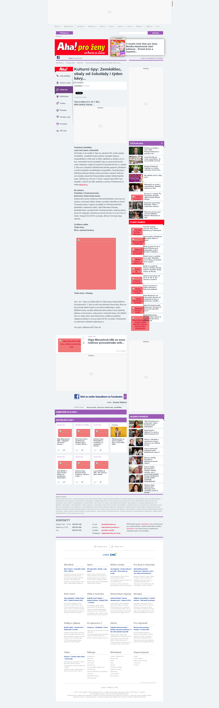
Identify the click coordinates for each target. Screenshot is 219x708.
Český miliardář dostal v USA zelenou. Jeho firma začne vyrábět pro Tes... (121, 611)
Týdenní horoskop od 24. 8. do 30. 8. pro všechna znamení (151, 277)
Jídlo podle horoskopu (147, 600)
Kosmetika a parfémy (116, 667)
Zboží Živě (90, 658)
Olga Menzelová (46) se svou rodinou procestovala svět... (106, 341)
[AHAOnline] (64, 70)
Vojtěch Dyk (148, 511)
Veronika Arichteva (113, 511)
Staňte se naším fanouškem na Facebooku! (100, 396)
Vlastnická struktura (91, 697)
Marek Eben (121, 507)
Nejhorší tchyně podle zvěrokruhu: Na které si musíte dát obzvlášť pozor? (152, 308)
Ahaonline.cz (60, 63)
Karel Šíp (113, 505)
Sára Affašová (120, 509)
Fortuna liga (69, 659)
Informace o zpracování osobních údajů (134, 695)
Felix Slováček (79, 501)
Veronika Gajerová (126, 511)
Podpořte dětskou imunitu (118, 627)
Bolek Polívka (98, 499)
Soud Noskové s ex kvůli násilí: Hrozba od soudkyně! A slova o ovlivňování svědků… (152, 298)
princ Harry (80, 513)
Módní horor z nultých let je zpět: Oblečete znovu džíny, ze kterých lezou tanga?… (152, 259)
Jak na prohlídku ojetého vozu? (95, 667)
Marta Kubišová (131, 507)
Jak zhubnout (114, 569)
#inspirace (90, 627)
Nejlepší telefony (92, 600)
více (157, 26)
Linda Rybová (153, 505)
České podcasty (138, 658)
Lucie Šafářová (75, 507)
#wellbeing (99, 627)
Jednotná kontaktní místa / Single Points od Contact (112, 697)
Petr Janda (101, 509)
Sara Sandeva (130, 509)
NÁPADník (64, 96)
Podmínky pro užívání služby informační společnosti (107, 695)
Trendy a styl (65, 117)
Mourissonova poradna (141, 627)
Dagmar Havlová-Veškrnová (112, 499)
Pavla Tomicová (92, 509)
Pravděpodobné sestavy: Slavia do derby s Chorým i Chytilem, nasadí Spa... (96, 578)
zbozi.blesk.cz (91, 665)
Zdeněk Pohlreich (61, 513)
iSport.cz (120, 26)
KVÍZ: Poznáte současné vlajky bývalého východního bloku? (72, 640)
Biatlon (100, 569)
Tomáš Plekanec (91, 511)
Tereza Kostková (79, 511)
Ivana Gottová (68, 503)
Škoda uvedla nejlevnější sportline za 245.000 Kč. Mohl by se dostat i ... (74, 611)
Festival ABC (145, 629)
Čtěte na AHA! (136, 143)
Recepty (63, 110)
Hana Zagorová (125, 501)
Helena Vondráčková (137, 501)
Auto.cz (129, 26)
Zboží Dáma (90, 663)
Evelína (160, 58)
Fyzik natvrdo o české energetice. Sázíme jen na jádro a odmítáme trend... (119, 604)
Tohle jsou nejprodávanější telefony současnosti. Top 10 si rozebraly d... (97, 610)
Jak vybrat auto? (91, 678)
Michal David (151, 507)
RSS (116, 687)
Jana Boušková (132, 503)
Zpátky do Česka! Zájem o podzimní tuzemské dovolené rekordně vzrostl (74, 633)
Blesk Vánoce (68, 569)
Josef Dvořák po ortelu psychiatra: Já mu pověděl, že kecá (120, 580)
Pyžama (112, 665)
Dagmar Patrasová (128, 499)
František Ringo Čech (100, 501)
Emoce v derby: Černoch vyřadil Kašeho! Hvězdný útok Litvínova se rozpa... (97, 575)
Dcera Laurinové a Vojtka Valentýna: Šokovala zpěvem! (150, 287)
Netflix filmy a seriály (71, 629)
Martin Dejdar (141, 507)
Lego (111, 663)
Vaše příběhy (65, 76)
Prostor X (67, 656)
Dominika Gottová (154, 499)
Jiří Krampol (66, 505)
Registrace (58, 36)
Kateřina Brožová (133, 505)
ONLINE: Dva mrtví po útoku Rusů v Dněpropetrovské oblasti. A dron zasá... (74, 575)
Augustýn (151, 58)
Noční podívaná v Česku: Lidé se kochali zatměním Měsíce (119, 577)
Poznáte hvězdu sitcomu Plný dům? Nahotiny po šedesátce (152, 228)
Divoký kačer (79, 627)
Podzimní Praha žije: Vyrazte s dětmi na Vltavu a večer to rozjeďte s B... (144, 577)
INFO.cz (71, 571)
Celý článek (121, 351)
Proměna (63, 124)
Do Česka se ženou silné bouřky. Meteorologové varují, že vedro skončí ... (121, 584)
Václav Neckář (101, 511)
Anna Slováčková (79, 499)
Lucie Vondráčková (87, 507)
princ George (72, 513)
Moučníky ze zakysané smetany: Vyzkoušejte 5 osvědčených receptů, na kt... (144, 608)
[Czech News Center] (113, 554)
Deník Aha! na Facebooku (58, 57)
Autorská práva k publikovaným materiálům (80, 695)
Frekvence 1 (137, 663)
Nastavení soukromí (78, 697)
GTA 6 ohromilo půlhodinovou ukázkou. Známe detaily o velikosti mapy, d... (143, 633)
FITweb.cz (139, 26)
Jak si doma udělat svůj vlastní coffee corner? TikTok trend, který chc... (97, 634)
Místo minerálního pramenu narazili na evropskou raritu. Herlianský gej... (74, 637)
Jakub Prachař (88, 503)
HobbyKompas (91, 669)
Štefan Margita (152, 509)
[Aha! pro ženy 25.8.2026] (118, 47)
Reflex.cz (149, 26)
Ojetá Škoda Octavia (93, 676)
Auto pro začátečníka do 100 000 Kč (97, 671)
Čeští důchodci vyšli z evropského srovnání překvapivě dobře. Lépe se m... (120, 608)
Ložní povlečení (114, 673)
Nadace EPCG (126, 600)
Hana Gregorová (113, 501)
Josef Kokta (98, 505)
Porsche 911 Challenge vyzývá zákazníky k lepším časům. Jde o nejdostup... (73, 604)
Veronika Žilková (138, 511)
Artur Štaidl (89, 499)
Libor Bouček (143, 505)
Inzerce (103, 687)
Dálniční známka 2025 (76, 600)
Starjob (136, 656)
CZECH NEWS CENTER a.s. (95, 692)
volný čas (100, 407)
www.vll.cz (83, 185)
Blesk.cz (57, 26)
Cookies (149, 695)
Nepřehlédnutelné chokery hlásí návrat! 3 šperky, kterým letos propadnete (152, 317)
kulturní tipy (109, 407)
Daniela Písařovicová (141, 499)
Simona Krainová (141, 509)
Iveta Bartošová (78, 503)
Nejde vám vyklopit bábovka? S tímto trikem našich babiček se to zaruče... (144, 611)
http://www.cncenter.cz (110, 527)
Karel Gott (106, 505)
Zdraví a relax (65, 83)
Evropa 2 (136, 665)
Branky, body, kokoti (78, 656)
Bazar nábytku (114, 676)
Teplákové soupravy (116, 669)
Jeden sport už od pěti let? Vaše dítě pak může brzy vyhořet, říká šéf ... (144, 584)
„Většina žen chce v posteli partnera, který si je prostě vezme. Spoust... (74, 670)
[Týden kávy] (96, 241)
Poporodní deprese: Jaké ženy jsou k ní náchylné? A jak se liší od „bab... (120, 643)
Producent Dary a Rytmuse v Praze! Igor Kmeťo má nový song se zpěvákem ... (74, 662)
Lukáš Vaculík (98, 507)
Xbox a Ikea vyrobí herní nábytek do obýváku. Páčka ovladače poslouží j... (144, 640)
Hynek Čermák (149, 501)
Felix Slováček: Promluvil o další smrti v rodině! (74, 666)
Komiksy (137, 629)
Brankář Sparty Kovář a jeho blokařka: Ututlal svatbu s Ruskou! (97, 582)
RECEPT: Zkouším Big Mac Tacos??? (97, 638)
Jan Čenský (98, 503)
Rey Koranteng (110, 509)
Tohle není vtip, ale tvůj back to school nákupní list (97, 631)
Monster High (114, 658)
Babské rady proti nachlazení (120, 629)
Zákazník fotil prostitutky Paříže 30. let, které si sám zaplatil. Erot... (74, 578)
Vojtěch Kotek (157, 511)
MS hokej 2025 (92, 569)
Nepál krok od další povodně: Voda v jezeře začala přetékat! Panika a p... (74, 582)
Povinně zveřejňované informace (137, 697)
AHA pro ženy (70, 63)
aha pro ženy (91, 407)
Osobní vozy (90, 660)
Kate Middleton (121, 505)
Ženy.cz (111, 26)
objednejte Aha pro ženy (111, 533)
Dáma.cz (102, 26)
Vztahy (62, 103)
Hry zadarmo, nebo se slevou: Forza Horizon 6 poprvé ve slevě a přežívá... (97, 613)
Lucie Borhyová (64, 507)
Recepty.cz (80, 26)
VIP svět (63, 131)
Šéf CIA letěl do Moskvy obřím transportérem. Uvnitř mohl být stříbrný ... (95, 606)
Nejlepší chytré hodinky (95, 598)
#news (106, 627)
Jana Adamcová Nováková (118, 503)
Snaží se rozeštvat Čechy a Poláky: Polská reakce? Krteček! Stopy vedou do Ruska (152, 268)
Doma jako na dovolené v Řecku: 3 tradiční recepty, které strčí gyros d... (144, 604)
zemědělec (118, 407)
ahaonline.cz (145, 524)
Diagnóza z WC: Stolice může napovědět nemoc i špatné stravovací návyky (120, 635)
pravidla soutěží (108, 530)
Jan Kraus (106, 503)
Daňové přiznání (115, 598)
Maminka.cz (91, 26)
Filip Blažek (89, 501)
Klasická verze (102, 546)
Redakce (110, 687)
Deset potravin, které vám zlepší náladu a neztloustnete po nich (119, 639)
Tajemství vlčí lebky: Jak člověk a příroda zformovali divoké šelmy (143, 637)
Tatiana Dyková (68, 511)
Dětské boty (113, 671)
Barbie (112, 660)
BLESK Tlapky (69, 627)
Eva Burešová (60, 501)
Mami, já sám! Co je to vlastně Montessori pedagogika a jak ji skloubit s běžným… (151, 249)
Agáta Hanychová (61, 499)
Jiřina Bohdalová (76, 505)
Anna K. (70, 499)
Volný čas (80, 63)
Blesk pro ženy (68, 26)
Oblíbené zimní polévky (141, 598)
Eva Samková (70, 501)
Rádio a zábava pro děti (140, 660)
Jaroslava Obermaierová (146, 503)
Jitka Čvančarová (88, 505)
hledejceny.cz (91, 656)
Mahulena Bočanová (109, 507)
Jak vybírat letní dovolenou (142, 573)
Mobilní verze (118, 546)
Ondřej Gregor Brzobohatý (77, 509)
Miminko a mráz (148, 571)
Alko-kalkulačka (69, 598)
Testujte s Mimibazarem (117, 656)
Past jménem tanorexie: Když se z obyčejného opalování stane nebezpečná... (143, 580)
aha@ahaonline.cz (109, 524)
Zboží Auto (90, 673)
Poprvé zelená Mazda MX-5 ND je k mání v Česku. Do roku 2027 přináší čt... (74, 608)
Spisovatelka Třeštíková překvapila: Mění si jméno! (152, 238)
